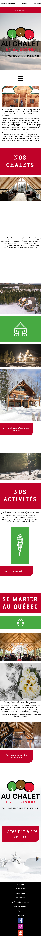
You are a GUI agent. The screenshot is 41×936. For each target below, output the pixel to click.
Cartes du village (7, 3)
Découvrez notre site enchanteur (16, 756)
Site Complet (20, 10)
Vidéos (24, 3)
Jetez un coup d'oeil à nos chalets (16, 429)
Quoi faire (20, 889)
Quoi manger (20, 893)
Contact (37, 3)
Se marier (20, 897)
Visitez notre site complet (21, 834)
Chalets (20, 884)
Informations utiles (20, 902)
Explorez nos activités (16, 571)
